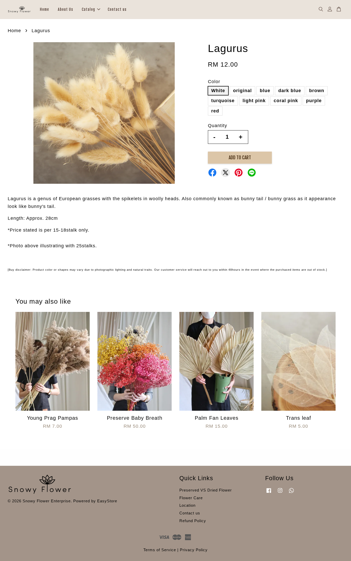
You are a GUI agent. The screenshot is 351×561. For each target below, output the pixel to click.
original (242, 90)
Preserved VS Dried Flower (205, 490)
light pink (254, 100)
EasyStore (107, 501)
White (218, 90)
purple (314, 100)
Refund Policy (192, 521)
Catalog (88, 9)
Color (214, 81)
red (215, 110)
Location (187, 505)
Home (44, 9)
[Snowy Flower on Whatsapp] (291, 492)
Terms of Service (159, 550)
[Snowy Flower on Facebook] (268, 492)
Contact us (117, 9)
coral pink (286, 100)
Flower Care (191, 498)
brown (316, 90)
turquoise (223, 100)
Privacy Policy (194, 550)
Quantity (217, 125)
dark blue (289, 90)
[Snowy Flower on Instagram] (280, 492)
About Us (65, 9)
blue (265, 90)
